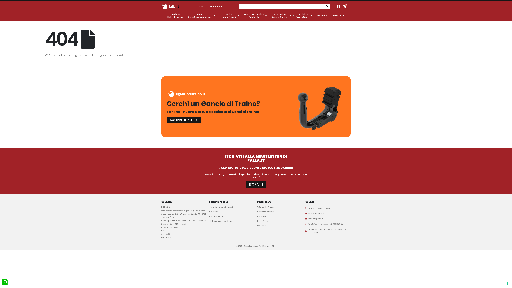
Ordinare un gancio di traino (221, 221)
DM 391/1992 (262, 221)
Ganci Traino (216, 6)
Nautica (321, 15)
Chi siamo (213, 211)
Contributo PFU (263, 216)
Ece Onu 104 (262, 225)
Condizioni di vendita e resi (221, 207)
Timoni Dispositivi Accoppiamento (200, 15)
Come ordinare (216, 216)
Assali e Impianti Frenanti (228, 15)
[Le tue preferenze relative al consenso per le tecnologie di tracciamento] (507, 283)
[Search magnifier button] (327, 6)
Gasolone (337, 15)
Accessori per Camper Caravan (280, 15)
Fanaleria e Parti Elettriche (302, 15)
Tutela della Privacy (265, 207)
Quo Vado (200, 6)
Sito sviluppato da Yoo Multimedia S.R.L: (260, 246)
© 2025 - (240, 246)
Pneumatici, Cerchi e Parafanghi (254, 15)
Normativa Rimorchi (265, 211)
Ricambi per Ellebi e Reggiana (175, 15)
